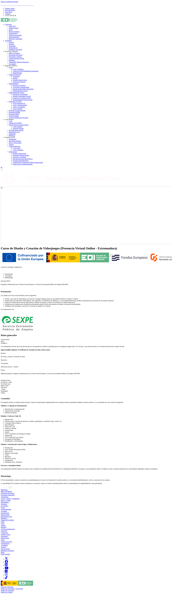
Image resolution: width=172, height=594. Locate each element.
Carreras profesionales (8, 529)
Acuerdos (4, 511)
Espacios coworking (19, 85)
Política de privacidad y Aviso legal (12, 589)
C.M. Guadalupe (18, 150)
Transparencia (13, 33)
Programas (4, 490)
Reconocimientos (14, 31)
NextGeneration (14, 116)
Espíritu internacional (19, 153)
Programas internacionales (21, 155)
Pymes (11, 67)
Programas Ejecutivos (15, 55)
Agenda (3, 547)
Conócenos (8, 24)
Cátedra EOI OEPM (15, 123)
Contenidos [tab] (8, 276)
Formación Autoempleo (20, 94)
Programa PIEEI (14, 114)
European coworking (19, 157)
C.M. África (16, 148)
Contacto (7, 14)
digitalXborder (17, 73)
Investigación (5, 513)
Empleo (15, 78)
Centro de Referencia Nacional (18, 118)
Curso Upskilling (18, 69)
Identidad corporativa (15, 49)
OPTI (2, 522)
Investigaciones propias (16, 130)
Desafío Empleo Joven (20, 80)
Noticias (11, 42)
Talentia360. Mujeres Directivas (19, 62)
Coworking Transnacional (21, 87)
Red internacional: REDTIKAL (23, 159)
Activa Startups (17, 109)
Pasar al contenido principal (9, 1)
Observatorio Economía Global (18, 125)
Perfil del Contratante (15, 39)
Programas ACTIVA (15, 101)
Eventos (11, 44)
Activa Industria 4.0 (19, 103)
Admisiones (12, 139)
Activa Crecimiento (19, 107)
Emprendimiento (6, 509)
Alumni (11, 144)
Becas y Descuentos (15, 143)
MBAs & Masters (14, 53)
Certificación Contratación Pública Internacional (28, 162)
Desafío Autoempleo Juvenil (22, 96)
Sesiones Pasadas (18, 128)
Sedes (10, 30)
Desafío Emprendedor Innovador (23, 89)
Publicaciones (5, 515)
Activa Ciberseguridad (20, 105)
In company (12, 64)
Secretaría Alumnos (15, 141)
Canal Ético (8, 12)
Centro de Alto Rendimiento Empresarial (25, 71)
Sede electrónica (10, 10)
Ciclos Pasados (17, 126)
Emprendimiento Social (20, 91)
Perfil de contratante (7, 587)
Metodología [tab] (9, 277)
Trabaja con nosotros (15, 35)
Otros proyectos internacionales (22, 164)
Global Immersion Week (16, 58)
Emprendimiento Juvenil (16, 92)
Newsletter (12, 46)
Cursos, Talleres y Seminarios (10, 498)
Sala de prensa (5, 549)
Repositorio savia (14, 132)
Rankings (12, 60)
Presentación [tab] (9, 274)
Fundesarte (12, 134)
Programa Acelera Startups (17, 110)
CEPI (10, 121)
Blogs (2, 552)
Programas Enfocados (8, 495)
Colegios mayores (6, 542)
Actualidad (8, 40)
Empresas (4, 504)
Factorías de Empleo (19, 82)
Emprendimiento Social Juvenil (22, 100)
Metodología (5, 502)
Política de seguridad (7, 590)
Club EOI (4, 531)
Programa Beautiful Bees (20, 161)
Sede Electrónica (14, 37)
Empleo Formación (15, 74)
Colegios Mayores (14, 146)
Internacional (13, 152)
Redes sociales (5, 554)
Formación (16, 76)
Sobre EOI (12, 26)
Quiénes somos (13, 28)
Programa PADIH (14, 112)
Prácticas (3, 527)
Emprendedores (14, 83)
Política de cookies (7, 592)
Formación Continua (15, 57)
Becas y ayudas (6, 500)
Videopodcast (13, 48)
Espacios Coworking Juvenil (22, 98)
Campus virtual (9, 8)
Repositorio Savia (6, 516)
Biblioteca (12, 135)
